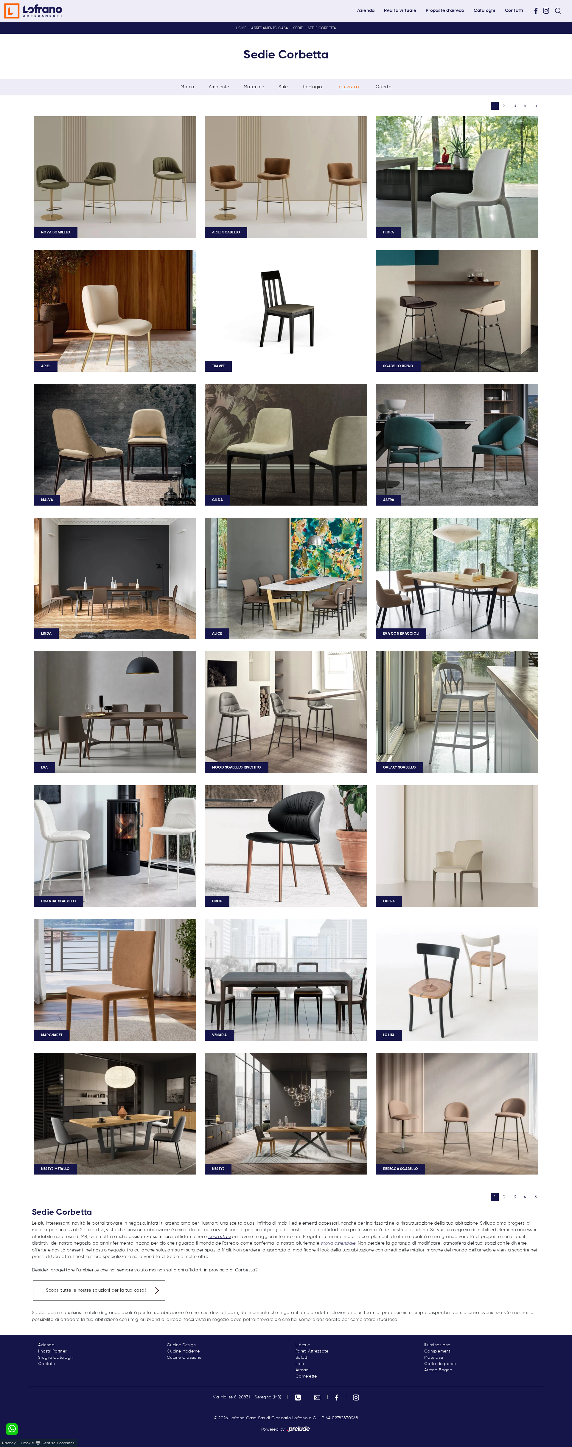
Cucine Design (181, 1345)
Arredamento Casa (269, 28)
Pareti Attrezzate (312, 1351)
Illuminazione (437, 1345)
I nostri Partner (52, 1351)
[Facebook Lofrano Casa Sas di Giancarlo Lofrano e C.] (538, 11)
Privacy (9, 1443)
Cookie (27, 1443)
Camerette (306, 1376)
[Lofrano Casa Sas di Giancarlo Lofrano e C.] (33, 11)
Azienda (366, 10)
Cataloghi (484, 10)
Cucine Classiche (184, 1357)
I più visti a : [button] (348, 87)
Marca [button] (187, 87)
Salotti (302, 1357)
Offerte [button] (383, 87)
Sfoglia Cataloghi (56, 1357)
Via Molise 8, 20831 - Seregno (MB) (247, 1397)
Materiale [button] (254, 87)
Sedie (298, 28)
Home (241, 28)
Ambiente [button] (219, 87)
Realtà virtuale (400, 10)
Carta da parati (440, 1364)
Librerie (303, 1345)
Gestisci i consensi (58, 1443)
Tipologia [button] (312, 87)
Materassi (433, 1357)
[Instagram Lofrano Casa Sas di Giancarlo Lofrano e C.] (548, 11)
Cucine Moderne (183, 1351)
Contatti (514, 10)
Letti (300, 1364)
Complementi (437, 1351)
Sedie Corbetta (322, 28)
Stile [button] (283, 87)
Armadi (303, 1370)
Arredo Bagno (438, 1370)
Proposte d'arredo (445, 10)
